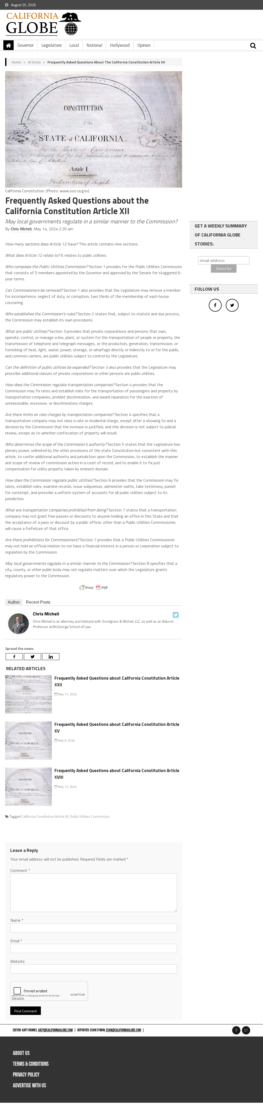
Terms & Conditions (31, 1064)
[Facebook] (14, 656)
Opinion (144, 45)
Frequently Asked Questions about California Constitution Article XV (116, 727)
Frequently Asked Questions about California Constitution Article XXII (116, 681)
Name (16, 920)
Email (16, 941)
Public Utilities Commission (90, 816)
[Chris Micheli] (18, 623)
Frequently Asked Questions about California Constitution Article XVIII (116, 774)
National (94, 45)
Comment (20, 870)
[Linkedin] (50, 656)
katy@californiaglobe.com (55, 1030)
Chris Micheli (21, 229)
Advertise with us (29, 1085)
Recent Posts (38, 602)
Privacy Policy (26, 1074)
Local (74, 45)
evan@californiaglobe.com (123, 1030)
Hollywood (120, 45)
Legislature (51, 45)
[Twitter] (176, 615)
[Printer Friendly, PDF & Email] (94, 588)
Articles (34, 62)
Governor (25, 45)
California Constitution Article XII (44, 816)
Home (16, 62)
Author (14, 602)
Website (17, 961)
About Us (21, 1053)
